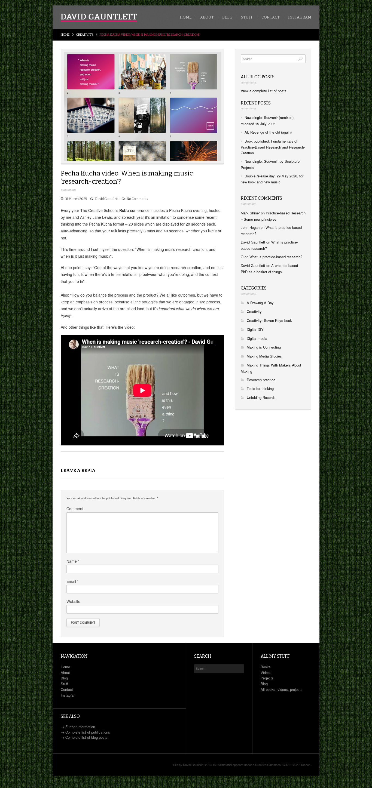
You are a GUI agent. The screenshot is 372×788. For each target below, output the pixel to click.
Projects (267, 678)
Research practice (261, 379)
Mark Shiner (250, 213)
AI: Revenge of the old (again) (268, 132)
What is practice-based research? (275, 256)
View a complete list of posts (263, 90)
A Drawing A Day (260, 302)
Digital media (257, 338)
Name (72, 561)
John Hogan (250, 227)
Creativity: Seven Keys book (269, 320)
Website (73, 601)
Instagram (299, 17)
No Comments (137, 199)
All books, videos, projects (282, 689)
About (207, 17)
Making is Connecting (264, 347)
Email (72, 581)
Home (186, 17)
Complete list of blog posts (86, 737)
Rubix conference (134, 210)
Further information (80, 726)
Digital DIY (255, 329)
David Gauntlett (106, 199)
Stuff (247, 17)
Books (266, 666)
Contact (270, 17)
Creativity (84, 34)
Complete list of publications (87, 732)
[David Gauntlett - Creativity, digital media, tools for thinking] (99, 18)
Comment (74, 508)
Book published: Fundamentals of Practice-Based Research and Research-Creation (273, 147)
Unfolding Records (261, 397)
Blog (227, 17)
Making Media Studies (264, 356)
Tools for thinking (260, 388)
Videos (266, 672)
